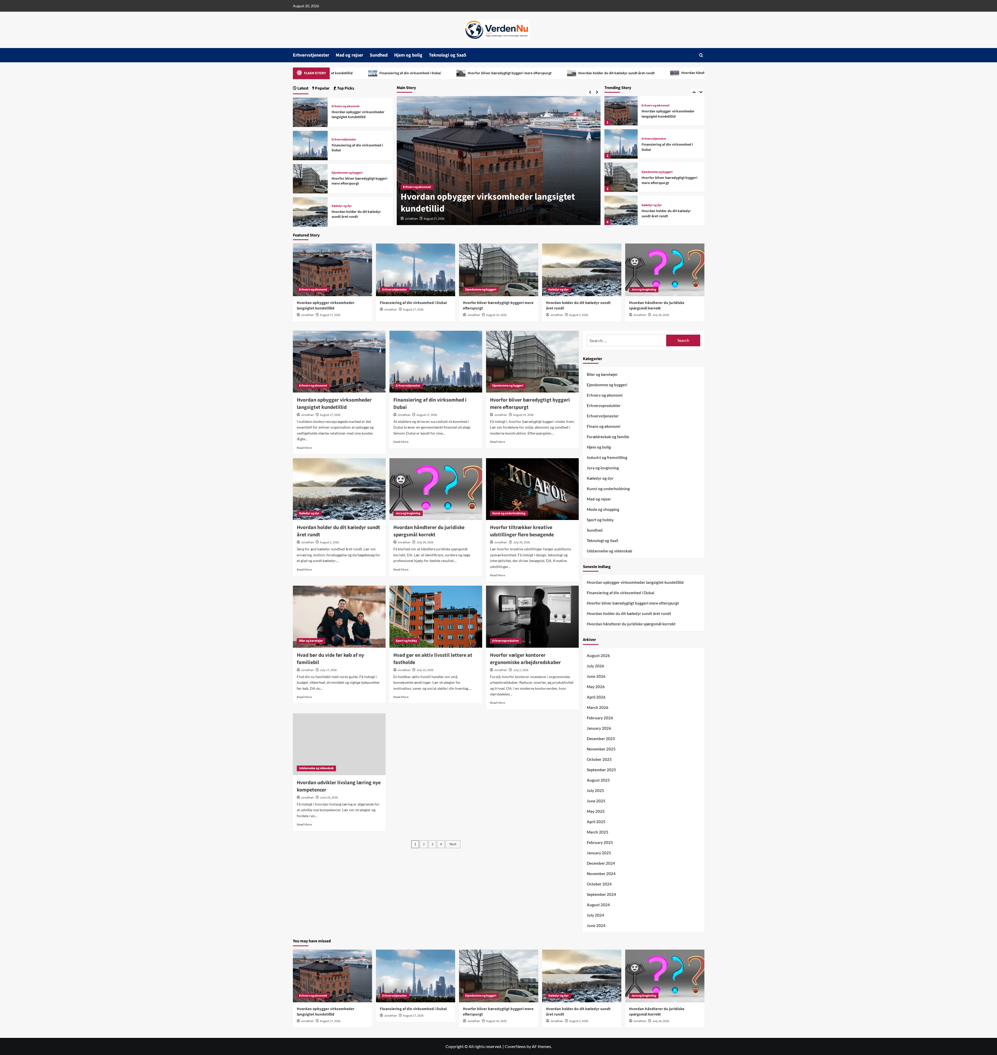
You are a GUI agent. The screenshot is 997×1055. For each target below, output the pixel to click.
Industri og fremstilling (607, 457)
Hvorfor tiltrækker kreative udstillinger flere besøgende (522, 531)
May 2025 (596, 811)
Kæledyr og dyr (652, 172)
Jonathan (411, 219)
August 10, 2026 (496, 315)
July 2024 (595, 915)
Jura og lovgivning (654, 205)
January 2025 (599, 852)
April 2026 (596, 697)
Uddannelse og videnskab (316, 768)
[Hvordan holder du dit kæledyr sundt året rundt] (621, 177)
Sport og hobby (406, 641)
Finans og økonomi (603, 426)
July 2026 (595, 666)
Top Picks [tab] (345, 88)
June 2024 (596, 925)
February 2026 (600, 717)
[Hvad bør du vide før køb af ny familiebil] (339, 616)
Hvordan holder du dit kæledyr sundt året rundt (496, 73)
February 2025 (600, 842)
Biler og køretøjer (311, 641)
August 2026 (598, 655)
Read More (304, 448)
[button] (701, 55)
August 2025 (598, 780)
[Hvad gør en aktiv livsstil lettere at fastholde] (435, 616)
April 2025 (596, 821)
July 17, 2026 (328, 670)
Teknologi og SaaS (447, 55)
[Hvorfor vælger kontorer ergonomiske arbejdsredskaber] (532, 616)
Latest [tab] (302, 88)
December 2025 (601, 738)
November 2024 (601, 873)
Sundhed (379, 55)
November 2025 (601, 749)
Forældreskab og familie (608, 436)
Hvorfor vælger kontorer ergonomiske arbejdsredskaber (525, 659)
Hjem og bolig (408, 55)
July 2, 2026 (520, 670)
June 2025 (596, 801)
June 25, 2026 (329, 797)
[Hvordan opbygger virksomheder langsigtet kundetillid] (310, 111)
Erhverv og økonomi (345, 106)
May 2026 (596, 686)
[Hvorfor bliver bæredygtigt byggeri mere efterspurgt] (621, 144)
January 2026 (599, 728)
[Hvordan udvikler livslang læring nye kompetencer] (339, 744)
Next (452, 844)
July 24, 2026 (660, 315)
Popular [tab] (321, 88)
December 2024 (601, 863)
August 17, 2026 (434, 219)
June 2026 (596, 676)
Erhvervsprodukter (505, 641)
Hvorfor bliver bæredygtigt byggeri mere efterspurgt (389, 73)
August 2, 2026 (578, 315)
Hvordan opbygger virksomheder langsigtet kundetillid (358, 115)
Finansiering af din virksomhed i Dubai (477, 208)
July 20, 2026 (521, 542)
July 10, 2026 (424, 670)
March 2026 (597, 707)
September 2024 (601, 894)
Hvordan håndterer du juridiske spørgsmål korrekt (602, 73)
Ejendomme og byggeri (657, 139)
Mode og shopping (603, 509)
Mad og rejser (349, 55)
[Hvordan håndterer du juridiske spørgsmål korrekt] (621, 210)
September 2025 (601, 769)
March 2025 (597, 832)
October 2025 (599, 759)
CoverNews (515, 1046)
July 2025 (595, 790)
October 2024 (599, 884)
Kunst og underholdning (508, 513)
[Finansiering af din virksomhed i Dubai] (621, 110)
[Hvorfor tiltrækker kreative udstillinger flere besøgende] (532, 489)
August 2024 (598, 904)
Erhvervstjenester (311, 55)
